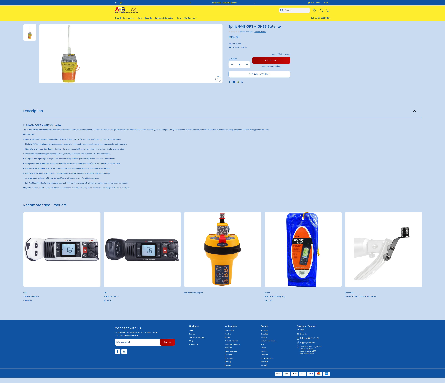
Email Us (303, 334)
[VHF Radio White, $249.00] (61, 249)
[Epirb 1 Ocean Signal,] (222, 249)
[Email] (234, 82)
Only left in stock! (281, 54)
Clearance (229, 330)
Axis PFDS (264, 362)
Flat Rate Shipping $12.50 (222, 2)
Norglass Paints (267, 358)
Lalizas (263, 348)
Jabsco (264, 337)
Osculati (264, 334)
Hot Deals (315, 3)
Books (227, 337)
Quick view (90, 219)
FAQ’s (302, 330)
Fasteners (229, 358)
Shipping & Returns (307, 342)
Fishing (228, 362)
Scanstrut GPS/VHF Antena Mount (361, 296)
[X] (242, 82)
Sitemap (144, 373)
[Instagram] (121, 3)
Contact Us (189, 18)
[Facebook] (116, 3)
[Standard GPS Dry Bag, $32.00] (303, 249)
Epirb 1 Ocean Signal (193, 292)
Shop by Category (123, 18)
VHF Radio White (31, 296)
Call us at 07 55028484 (309, 338)
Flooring (228, 365)
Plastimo (264, 351)
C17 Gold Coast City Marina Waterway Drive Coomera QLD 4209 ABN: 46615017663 (311, 350)
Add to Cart (61, 281)
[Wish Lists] (314, 10)
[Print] (238, 82)
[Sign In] (321, 10)
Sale (140, 18)
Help (326, 3)
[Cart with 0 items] (327, 10)
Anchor (228, 334)
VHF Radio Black (111, 296)
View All (264, 365)
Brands (148, 18)
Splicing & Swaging (164, 18)
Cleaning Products (232, 344)
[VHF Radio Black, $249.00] (142, 249)
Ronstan (264, 330)
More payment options (271, 66)
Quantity (233, 58)
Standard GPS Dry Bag (275, 296)
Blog (179, 18)
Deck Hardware (231, 351)
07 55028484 (324, 18)
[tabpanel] (29, 32)
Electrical (228, 355)
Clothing (228, 348)
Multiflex (264, 355)
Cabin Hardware (231, 341)
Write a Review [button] (260, 32)
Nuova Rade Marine (269, 341)
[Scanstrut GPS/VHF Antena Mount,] (383, 249)
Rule (262, 344)
